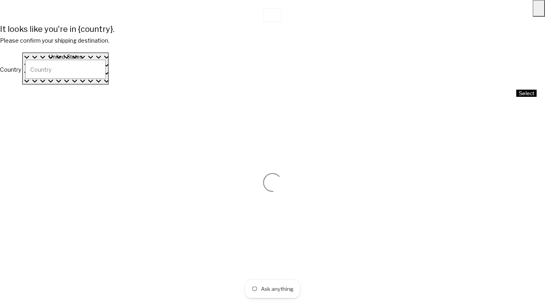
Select (526, 93)
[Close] (539, 8)
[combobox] (65, 68)
